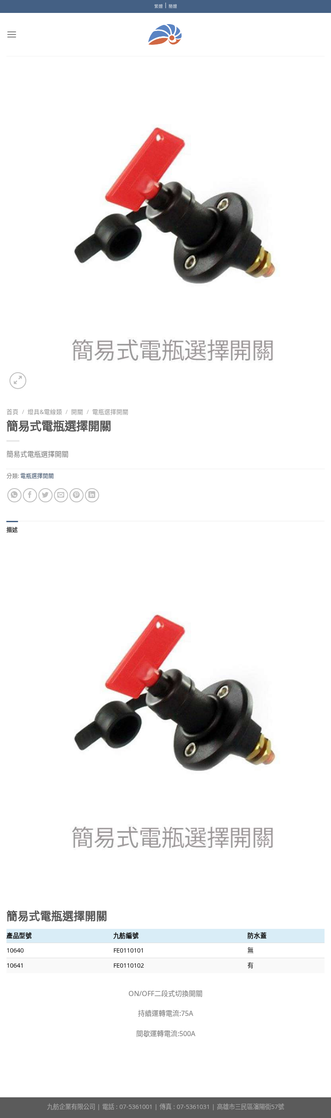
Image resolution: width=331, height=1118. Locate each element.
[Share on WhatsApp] (14, 495)
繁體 (158, 6)
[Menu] (11, 34)
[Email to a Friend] (61, 495)
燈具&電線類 (45, 412)
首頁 (12, 412)
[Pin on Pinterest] (76, 495)
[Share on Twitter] (45, 495)
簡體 (173, 6)
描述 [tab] (12, 529)
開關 (77, 412)
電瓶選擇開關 (110, 412)
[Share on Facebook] (30, 495)
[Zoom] (17, 380)
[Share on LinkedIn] (92, 495)
